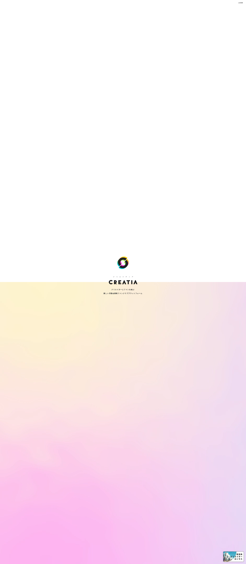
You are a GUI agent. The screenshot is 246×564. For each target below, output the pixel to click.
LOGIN (240, 3)
